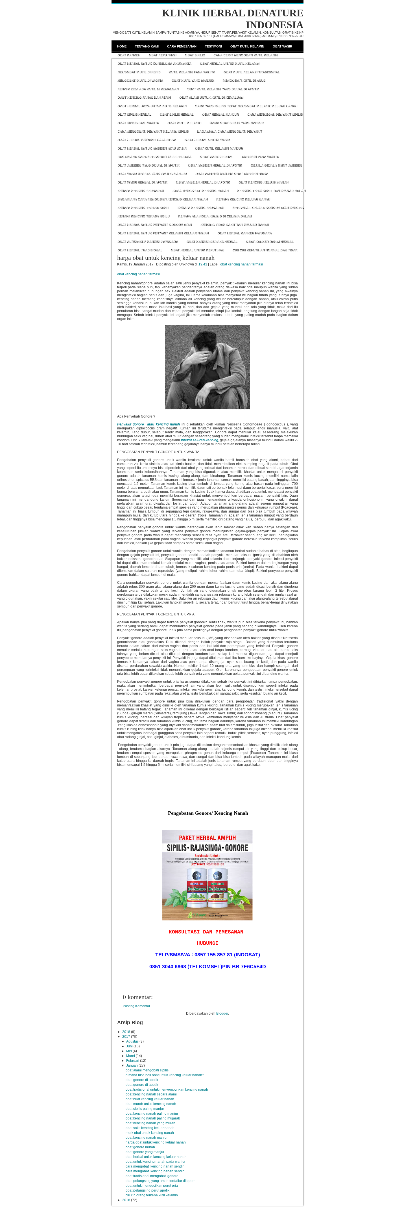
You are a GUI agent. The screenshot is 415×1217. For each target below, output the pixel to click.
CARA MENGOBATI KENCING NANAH (200, 190)
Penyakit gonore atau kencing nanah (148, 424)
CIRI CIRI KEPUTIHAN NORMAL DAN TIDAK (264, 250)
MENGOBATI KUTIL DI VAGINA (140, 80)
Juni (129, 1046)
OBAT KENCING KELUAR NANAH (263, 182)
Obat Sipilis (195, 55)
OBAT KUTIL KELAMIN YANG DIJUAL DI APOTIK (223, 88)
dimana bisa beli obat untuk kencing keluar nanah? (165, 1075)
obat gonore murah (140, 1147)
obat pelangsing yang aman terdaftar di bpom (160, 1181)
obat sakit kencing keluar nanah (150, 1128)
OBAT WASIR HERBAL (216, 156)
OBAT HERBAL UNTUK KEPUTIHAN (197, 250)
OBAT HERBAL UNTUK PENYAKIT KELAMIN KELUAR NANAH (163, 233)
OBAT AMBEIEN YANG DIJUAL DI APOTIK (148, 165)
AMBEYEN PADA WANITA (260, 156)
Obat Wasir (282, 46)
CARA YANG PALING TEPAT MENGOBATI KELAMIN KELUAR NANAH (246, 105)
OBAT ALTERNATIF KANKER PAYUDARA (147, 241)
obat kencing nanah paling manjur (152, 1114)
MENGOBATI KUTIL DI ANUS (243, 80)
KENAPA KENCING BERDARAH (140, 190)
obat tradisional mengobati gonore (152, 1176)
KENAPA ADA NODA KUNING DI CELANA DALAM (215, 216)
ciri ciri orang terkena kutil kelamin (152, 1195)
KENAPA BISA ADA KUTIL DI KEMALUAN (147, 88)
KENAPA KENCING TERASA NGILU (143, 216)
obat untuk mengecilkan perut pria (152, 1186)
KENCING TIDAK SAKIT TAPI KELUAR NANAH (271, 190)
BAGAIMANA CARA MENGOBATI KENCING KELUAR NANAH (162, 199)
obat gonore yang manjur (145, 1152)
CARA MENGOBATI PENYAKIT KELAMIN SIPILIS (152, 131)
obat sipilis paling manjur (145, 1109)
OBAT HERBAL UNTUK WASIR (207, 139)
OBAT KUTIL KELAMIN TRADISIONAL (251, 72)
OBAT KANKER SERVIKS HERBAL (211, 241)
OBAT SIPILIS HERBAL (134, 114)
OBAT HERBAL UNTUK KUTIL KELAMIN (229, 63)
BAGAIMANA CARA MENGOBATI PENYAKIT (229, 131)
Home (121, 46)
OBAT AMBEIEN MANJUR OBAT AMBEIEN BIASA (231, 173)
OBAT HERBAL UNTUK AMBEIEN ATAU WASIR (151, 148)
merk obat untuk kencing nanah (150, 1133)
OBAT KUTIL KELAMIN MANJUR (219, 148)
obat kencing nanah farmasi (241, 264)
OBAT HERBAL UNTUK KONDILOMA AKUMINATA (154, 63)
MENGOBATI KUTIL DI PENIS (138, 72)
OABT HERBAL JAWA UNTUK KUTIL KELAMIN (151, 105)
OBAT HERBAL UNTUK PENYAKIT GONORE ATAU (154, 224)
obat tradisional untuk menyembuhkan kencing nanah (167, 1089)
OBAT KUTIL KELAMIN (184, 122)
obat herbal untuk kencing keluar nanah (156, 1157)
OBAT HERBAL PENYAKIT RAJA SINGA (146, 139)
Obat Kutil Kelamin (247, 46)
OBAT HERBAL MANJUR (220, 114)
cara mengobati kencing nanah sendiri (155, 1166)
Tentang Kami (147, 46)
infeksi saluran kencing (200, 440)
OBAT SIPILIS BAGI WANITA (138, 122)
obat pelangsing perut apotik (147, 1190)
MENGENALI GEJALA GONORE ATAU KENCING (268, 207)
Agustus (132, 1041)
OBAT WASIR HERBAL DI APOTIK (142, 182)
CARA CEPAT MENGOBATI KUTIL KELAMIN (245, 55)
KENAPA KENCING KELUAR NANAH (243, 199)
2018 (126, 1032)
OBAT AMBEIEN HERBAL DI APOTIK (215, 165)
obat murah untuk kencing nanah (151, 1104)
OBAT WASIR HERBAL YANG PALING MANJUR (152, 173)
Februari (132, 1061)
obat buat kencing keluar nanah (150, 1099)
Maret (130, 1056)
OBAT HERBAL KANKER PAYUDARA (244, 233)
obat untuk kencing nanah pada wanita (155, 1162)
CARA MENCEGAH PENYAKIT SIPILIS (274, 114)
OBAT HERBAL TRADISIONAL (139, 250)
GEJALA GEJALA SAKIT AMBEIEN (276, 165)
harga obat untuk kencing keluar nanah (166, 257)
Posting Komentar (136, 1006)
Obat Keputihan (162, 55)
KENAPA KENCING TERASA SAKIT (143, 207)
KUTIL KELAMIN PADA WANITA (192, 72)
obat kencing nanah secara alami (151, 1094)
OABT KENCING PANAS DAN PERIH (144, 97)
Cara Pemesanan (181, 46)
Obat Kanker (128, 55)
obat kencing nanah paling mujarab (153, 1118)
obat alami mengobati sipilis (147, 1070)
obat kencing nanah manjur (147, 1138)
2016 (126, 1200)
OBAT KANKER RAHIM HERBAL (269, 241)
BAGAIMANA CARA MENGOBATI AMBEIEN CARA (154, 156)
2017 (126, 1037)
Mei (129, 1051)
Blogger (222, 1013)
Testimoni (213, 46)
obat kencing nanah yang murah (150, 1123)
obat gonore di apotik (142, 1080)
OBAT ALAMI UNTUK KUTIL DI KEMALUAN (211, 97)
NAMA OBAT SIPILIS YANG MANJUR (236, 122)
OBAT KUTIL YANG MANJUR (192, 80)
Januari (132, 1065)
